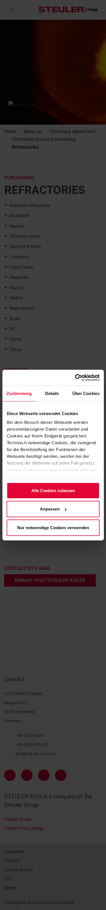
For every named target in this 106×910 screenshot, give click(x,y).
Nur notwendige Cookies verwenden (53, 527)
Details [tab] (52, 393)
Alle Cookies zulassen (53, 490)
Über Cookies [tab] (85, 393)
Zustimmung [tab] (19, 393)
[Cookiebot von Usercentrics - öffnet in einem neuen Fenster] (75, 377)
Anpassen (50, 509)
